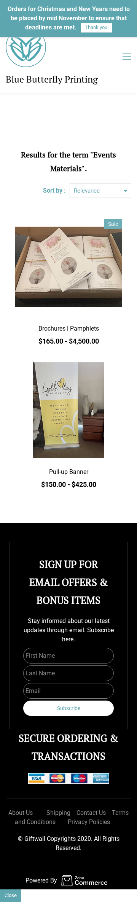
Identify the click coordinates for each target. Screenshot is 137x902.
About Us (20, 812)
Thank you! (96, 27)
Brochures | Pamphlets (68, 328)
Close (11, 895)
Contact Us (91, 812)
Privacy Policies (89, 822)
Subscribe (68, 708)
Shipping (58, 812)
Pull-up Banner (68, 471)
